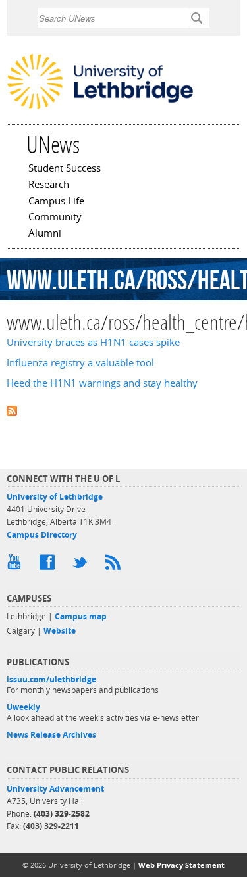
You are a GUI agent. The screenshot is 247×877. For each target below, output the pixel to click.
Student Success (64, 169)
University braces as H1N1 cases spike (93, 342)
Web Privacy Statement (181, 865)
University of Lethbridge (55, 497)
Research (48, 185)
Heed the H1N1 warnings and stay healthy (102, 383)
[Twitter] (82, 565)
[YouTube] (16, 565)
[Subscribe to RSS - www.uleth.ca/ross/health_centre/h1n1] (123, 410)
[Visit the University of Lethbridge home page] (100, 108)
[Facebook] (49, 565)
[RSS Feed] (115, 565)
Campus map (81, 616)
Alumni (44, 234)
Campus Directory (42, 535)
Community (55, 218)
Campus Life (56, 202)
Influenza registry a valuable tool (80, 362)
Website (59, 631)
